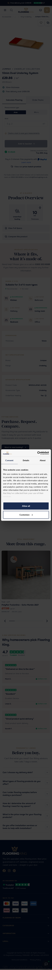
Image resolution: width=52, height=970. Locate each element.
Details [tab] (26, 460)
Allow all (26, 506)
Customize (24, 515)
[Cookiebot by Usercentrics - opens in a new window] (37, 453)
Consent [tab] (9, 460)
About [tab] (43, 460)
